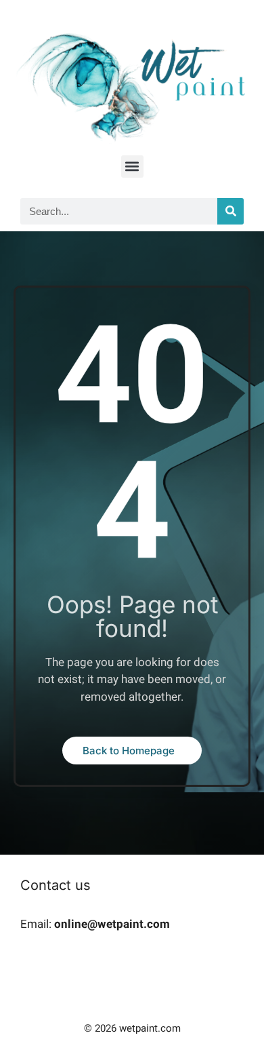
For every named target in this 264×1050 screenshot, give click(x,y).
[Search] (230, 211)
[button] (132, 166)
